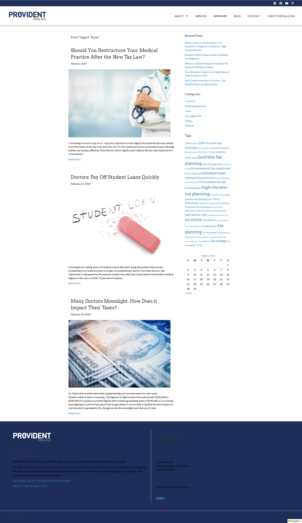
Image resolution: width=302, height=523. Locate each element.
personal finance (222, 203)
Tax (226, 215)
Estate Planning (192, 173)
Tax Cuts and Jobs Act (193, 226)
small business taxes (216, 215)
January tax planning (196, 198)
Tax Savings (218, 241)
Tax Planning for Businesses (214, 232)
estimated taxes (213, 173)
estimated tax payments (199, 177)
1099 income (191, 143)
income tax (215, 195)
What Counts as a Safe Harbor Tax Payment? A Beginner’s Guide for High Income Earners (205, 46)
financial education (222, 178)
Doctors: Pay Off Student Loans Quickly (115, 177)
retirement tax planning (216, 210)
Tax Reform (204, 241)
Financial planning (210, 181)
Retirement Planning (195, 210)
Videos (188, 120)
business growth (192, 152)
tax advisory (209, 220)
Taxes (188, 110)
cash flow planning (211, 164)
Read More (74, 159)
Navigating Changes (207, 203)
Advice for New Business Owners (30, 485)
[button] (274, 3)
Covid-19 (190, 101)
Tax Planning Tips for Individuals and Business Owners (42, 480)
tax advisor (193, 219)
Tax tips (199, 245)
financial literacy (192, 182)
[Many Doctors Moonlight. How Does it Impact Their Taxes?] (119, 353)
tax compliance (222, 220)
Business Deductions (220, 148)
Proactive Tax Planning (197, 206)
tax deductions (209, 226)
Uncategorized (193, 115)
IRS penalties (225, 195)
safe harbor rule (196, 214)
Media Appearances (196, 105)
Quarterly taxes (216, 207)
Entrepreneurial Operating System (211, 168)
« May (188, 292)
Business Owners (208, 152)
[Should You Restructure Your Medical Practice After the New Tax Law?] (119, 102)
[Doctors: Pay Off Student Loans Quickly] (119, 224)
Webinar (189, 125)
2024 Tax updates (203, 148)
